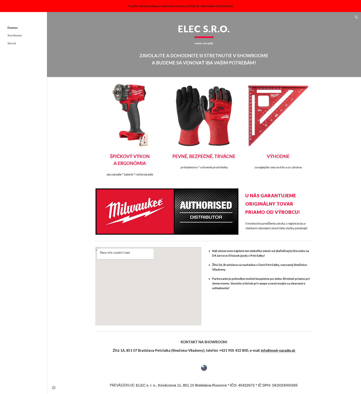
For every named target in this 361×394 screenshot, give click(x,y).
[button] (356, 17)
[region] (180, 6)
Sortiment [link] (15, 35)
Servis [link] (12, 43)
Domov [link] (13, 27)
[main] (204, 44)
